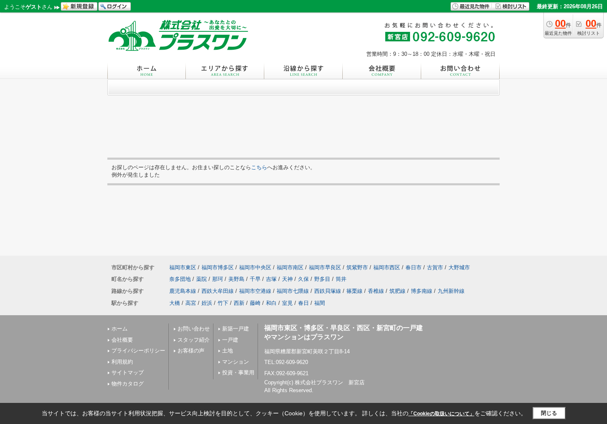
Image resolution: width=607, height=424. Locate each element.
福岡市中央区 (255, 267)
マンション (235, 362)
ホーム (119, 329)
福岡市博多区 (218, 267)
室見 (287, 303)
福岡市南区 (290, 267)
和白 (271, 303)
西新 (239, 303)
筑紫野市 (357, 267)
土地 (227, 350)
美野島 (236, 279)
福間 (319, 303)
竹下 (223, 303)
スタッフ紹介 (194, 340)
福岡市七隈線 (293, 291)
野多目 (322, 279)
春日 (303, 303)
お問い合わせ (194, 329)
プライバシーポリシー (138, 350)
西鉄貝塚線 (327, 291)
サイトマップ (127, 372)
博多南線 (421, 291)
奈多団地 (180, 279)
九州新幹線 (451, 291)
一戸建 (230, 340)
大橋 (174, 303)
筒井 (341, 279)
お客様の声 (191, 350)
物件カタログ (127, 384)
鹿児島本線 (182, 291)
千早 (255, 279)
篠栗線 (354, 291)
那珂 (217, 279)
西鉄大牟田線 (218, 291)
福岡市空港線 (255, 291)
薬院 (201, 279)
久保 (303, 279)
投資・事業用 (238, 372)
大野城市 (459, 267)
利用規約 (122, 362)
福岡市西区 (386, 267)
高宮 (190, 303)
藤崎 (255, 303)
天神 (287, 279)
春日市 (413, 267)
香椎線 (376, 291)
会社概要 (122, 340)
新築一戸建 (235, 329)
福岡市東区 (182, 267)
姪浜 (207, 303)
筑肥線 (397, 291)
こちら (259, 167)
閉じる (549, 413)
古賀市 (435, 267)
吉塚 (271, 279)
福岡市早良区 (325, 267)
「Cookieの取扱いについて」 (441, 414)
